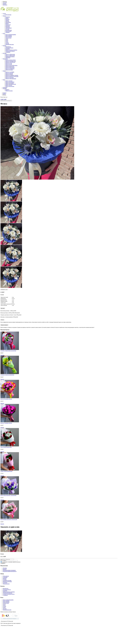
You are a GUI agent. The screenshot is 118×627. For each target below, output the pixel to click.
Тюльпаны (7, 16)
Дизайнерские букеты (10, 51)
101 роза (7, 43)
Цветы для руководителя (10, 84)
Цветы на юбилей (9, 73)
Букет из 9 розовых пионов (6, 398)
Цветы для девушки (9, 83)
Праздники (5, 58)
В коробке (7, 48)
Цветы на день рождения (10, 78)
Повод (4, 70)
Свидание (5, 582)
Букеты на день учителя (10, 59)
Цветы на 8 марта (9, 69)
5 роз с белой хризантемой (6, 447)
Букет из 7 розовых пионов (6, 423)
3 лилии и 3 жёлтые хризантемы (7, 374)
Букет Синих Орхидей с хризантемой (8, 495)
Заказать (2, 355)
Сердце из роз (8, 37)
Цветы (4, 15)
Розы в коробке (8, 35)
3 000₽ (5, 99)
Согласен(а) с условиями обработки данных (11, 561)
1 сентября (5, 577)
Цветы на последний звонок (11, 65)
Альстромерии (8, 27)
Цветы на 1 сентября (9, 72)
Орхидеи (7, 21)
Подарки (5, 88)
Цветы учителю (8, 85)
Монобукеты (8, 46)
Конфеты (7, 89)
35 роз (6, 41)
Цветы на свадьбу (9, 74)
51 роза (6, 42)
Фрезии (7, 23)
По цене (4, 53)
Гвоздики (7, 19)
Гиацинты (7, 26)
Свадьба (4, 579)
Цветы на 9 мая (8, 64)
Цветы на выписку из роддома (11, 76)
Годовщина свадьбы (7, 580)
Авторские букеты (9, 47)
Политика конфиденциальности (9, 571)
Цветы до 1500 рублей (10, 54)
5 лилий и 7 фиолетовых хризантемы (8, 350)
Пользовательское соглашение (9, 570)
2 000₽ (1, 99)
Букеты (4, 45)
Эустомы (7, 29)
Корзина (4, 569)
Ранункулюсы (8, 31)
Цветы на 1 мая (8, 63)
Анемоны (7, 32)
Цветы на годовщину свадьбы (11, 75)
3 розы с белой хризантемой (6, 471)
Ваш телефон (3, 560)
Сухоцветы (7, 52)
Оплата (4, 3)
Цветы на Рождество (9, 66)
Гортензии (7, 25)
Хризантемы (8, 22)
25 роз (6, 40)
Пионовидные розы (9, 44)
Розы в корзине (8, 36)
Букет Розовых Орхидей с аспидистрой (8, 519)
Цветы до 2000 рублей (10, 55)
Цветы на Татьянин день (10, 61)
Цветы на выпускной (9, 67)
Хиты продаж (8, 14)
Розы (4, 33)
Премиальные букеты (9, 56)
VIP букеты (7, 57)
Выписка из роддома (7, 581)
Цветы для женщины (9, 81)
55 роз (4, 607)
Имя (1, 559)
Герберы (7, 20)
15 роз (6, 38)
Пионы (6, 18)
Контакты (5, 4)
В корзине (5, 87)
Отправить (3, 563)
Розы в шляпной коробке (10, 34)
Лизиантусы (8, 24)
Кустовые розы (8, 30)
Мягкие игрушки (9, 90)
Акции (4, 13)
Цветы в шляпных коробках (11, 49)
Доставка (5, 2)
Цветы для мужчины (9, 86)
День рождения (6, 583)
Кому (4, 79)
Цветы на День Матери (10, 62)
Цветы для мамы (8, 80)
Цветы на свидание (9, 77)
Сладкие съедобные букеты (8, 594)
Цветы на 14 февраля (9, 68)
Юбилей (4, 578)
